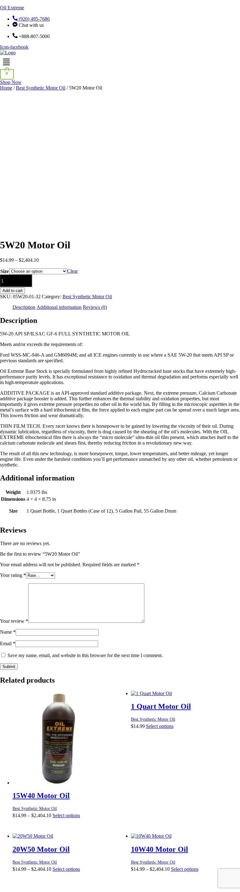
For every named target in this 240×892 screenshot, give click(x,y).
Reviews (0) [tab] (95, 307)
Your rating (13, 575)
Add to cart (12, 290)
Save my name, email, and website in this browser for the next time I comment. (85, 655)
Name (8, 632)
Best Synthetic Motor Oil (40, 87)
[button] (120, 62)
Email (7, 643)
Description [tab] (23, 307)
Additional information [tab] (59, 307)
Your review (14, 621)
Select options (66, 815)
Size (4, 271)
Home (6, 87)
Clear (72, 271)
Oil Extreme (12, 7)
